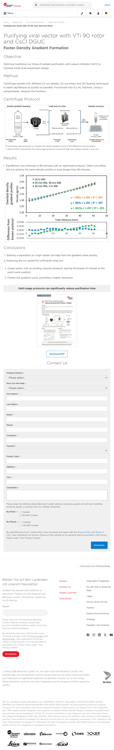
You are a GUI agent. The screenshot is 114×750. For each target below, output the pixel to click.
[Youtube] (111, 635)
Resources (17, 22)
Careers (63, 581)
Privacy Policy (84, 532)
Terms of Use (8, 639)
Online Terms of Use (97, 602)
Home (6, 22)
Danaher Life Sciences (98, 625)
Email (10, 415)
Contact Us (65, 587)
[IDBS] (77, 734)
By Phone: (12, 522)
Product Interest (15, 373)
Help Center (65, 598)
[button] (36, 5)
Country (11, 446)
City (9, 477)
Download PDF (57, 354)
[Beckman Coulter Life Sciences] (12, 5)
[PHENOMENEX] (45, 744)
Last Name (13, 404)
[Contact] (82, 13)
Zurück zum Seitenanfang (96, 566)
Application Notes (56, 22)
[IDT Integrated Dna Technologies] (93, 734)
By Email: (12, 512)
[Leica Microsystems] (13, 744)
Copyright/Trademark (98, 581)
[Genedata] (61, 734)
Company (12, 435)
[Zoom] (57, 127)
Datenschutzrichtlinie (98, 613)
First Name (13, 394)
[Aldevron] (45, 734)
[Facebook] (88, 635)
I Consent (26, 512)
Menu (10, 13)
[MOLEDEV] (29, 744)
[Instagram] (93, 635)
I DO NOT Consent (30, 515)
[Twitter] (105, 635)
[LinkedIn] (99, 635)
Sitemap (91, 619)
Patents (90, 608)
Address (11, 467)
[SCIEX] (61, 744)
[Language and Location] (106, 13)
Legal (89, 596)
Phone (10, 425)
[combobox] (61, 5)
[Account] (98, 13)
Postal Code (13, 456)
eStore (107, 5)
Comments (13, 487)
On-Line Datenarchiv (35, 22)
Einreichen (99, 545)
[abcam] (29, 734)
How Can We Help (16, 383)
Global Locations (68, 593)
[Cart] (90, 13)
